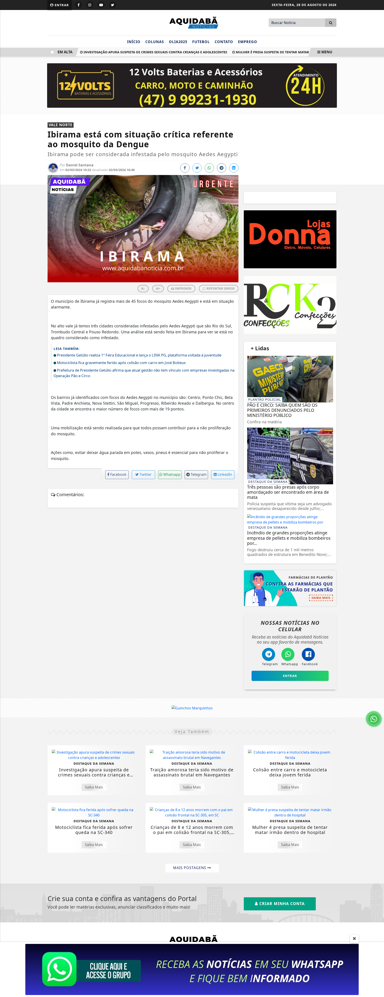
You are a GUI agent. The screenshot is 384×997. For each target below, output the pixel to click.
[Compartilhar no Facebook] (185, 168)
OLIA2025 (178, 41)
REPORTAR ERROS (220, 288)
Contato (224, 41)
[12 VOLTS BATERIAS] (192, 85)
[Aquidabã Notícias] (192, 22)
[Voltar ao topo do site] (377, 598)
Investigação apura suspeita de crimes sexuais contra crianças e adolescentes (142, 52)
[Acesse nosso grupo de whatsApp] (192, 969)
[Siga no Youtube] (101, 4)
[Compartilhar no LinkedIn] (233, 168)
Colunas (154, 41)
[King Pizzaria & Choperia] (290, 239)
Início (133, 41)
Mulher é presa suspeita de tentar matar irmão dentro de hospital (283, 52)
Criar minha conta (281, 903)
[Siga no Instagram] (89, 4)
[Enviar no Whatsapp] (209, 168)
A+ (158, 288)
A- (143, 288)
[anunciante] (290, 305)
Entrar (61, 5)
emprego (247, 41)
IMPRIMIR (183, 288)
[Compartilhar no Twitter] (197, 168)
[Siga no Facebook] (78, 4)
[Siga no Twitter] (112, 4)
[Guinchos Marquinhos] (192, 707)
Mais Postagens (190, 867)
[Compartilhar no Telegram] (221, 168)
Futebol (201, 41)
